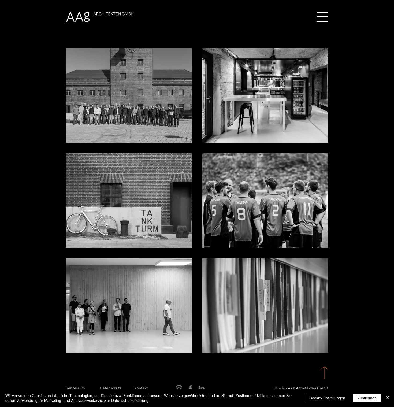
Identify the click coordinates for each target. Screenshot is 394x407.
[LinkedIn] (201, 388)
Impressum (75, 388)
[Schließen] (387, 398)
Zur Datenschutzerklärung (126, 400)
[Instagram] (179, 388)
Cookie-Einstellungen (327, 398)
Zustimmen (367, 398)
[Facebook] (190, 388)
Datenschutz (110, 388)
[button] (322, 17)
